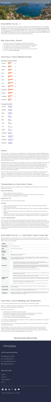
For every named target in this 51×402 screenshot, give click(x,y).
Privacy (3, 382)
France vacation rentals (14, 50)
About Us (3, 374)
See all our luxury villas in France (25, 338)
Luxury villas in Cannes (19, 29)
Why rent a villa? (6, 370)
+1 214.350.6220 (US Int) (8, 358)
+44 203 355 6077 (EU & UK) (9, 361)
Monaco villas (7, 31)
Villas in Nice (43, 31)
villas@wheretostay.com (8, 363)
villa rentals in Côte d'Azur (41, 28)
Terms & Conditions (5, 379)
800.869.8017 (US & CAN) (8, 356)
